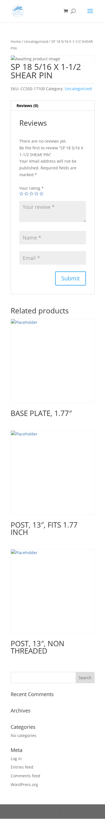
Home (16, 41)
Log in (16, 758)
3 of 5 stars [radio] (31, 194)
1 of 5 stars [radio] (21, 194)
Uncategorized (36, 41)
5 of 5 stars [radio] (41, 194)
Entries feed (22, 767)
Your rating (31, 188)
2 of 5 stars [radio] (26, 194)
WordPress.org (24, 784)
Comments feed (25, 775)
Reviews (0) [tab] (27, 105)
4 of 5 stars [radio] (36, 194)
